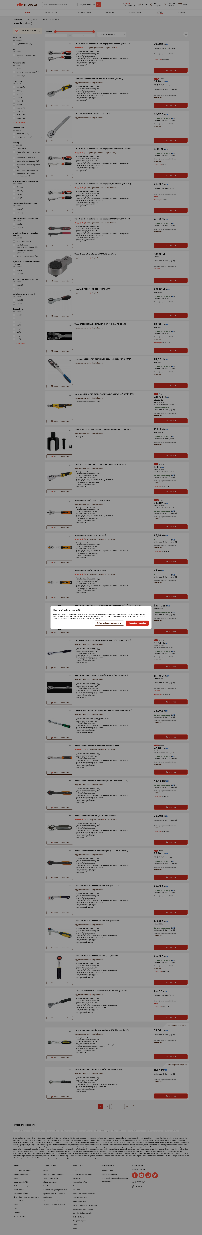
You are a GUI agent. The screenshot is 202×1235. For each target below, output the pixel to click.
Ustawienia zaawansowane (109, 623)
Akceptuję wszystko (137, 623)
